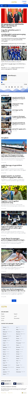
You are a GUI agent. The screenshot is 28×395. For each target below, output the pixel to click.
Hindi (5, 362)
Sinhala (19, 354)
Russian (19, 349)
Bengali (5, 334)
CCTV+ (2, 320)
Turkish (19, 365)
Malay (20, 329)
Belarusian (7, 331)
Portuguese (20, 342)
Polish (18, 340)
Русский (2, 318)
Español (15, 314)
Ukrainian (20, 367)
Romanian (20, 347)
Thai (18, 362)
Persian (19, 338)
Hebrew (6, 360)
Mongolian (20, 331)
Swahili (19, 358)
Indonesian (8, 367)
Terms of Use (10, 392)
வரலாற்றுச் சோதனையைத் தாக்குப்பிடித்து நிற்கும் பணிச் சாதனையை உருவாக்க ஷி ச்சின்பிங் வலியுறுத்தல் (13, 40)
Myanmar (20, 334)
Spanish (19, 356)
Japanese (6, 371)
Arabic (5, 329)
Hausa (5, 358)
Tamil (18, 360)
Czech (5, 342)
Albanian (6, 327)
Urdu (18, 369)
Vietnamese (20, 371)
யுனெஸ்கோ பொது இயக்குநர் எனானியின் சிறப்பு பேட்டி (13, 64)
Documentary (16, 318)
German (6, 354)
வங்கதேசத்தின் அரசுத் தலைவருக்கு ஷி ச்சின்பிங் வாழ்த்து (13, 35)
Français (3, 316)
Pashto (18, 345)
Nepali (18, 336)
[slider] (1, 82)
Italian (6, 369)
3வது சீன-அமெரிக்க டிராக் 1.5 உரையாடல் (11, 30)
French (6, 351)
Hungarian (6, 365)
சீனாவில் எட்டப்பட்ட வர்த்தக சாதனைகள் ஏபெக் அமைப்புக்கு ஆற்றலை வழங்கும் (12, 68)
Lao (18, 327)
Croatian (6, 340)
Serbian (19, 351)
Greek (6, 356)
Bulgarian (7, 336)
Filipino (6, 349)
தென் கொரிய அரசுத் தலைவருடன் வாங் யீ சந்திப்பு (13, 43)
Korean (6, 374)
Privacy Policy (3, 392)
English (2, 314)
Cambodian (6, 338)
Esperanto (7, 347)
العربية (15, 316)
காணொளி (5, 95)
